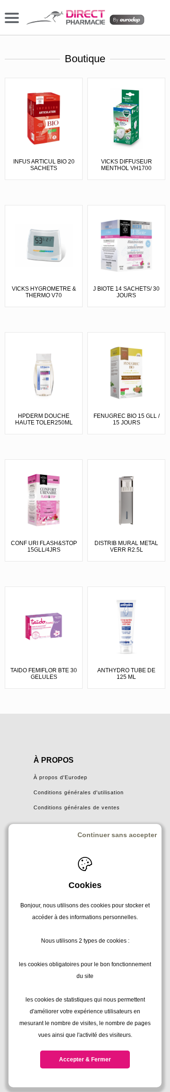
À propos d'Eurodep (60, 777)
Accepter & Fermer (85, 1059)
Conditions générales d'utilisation (79, 792)
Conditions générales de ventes (77, 807)
